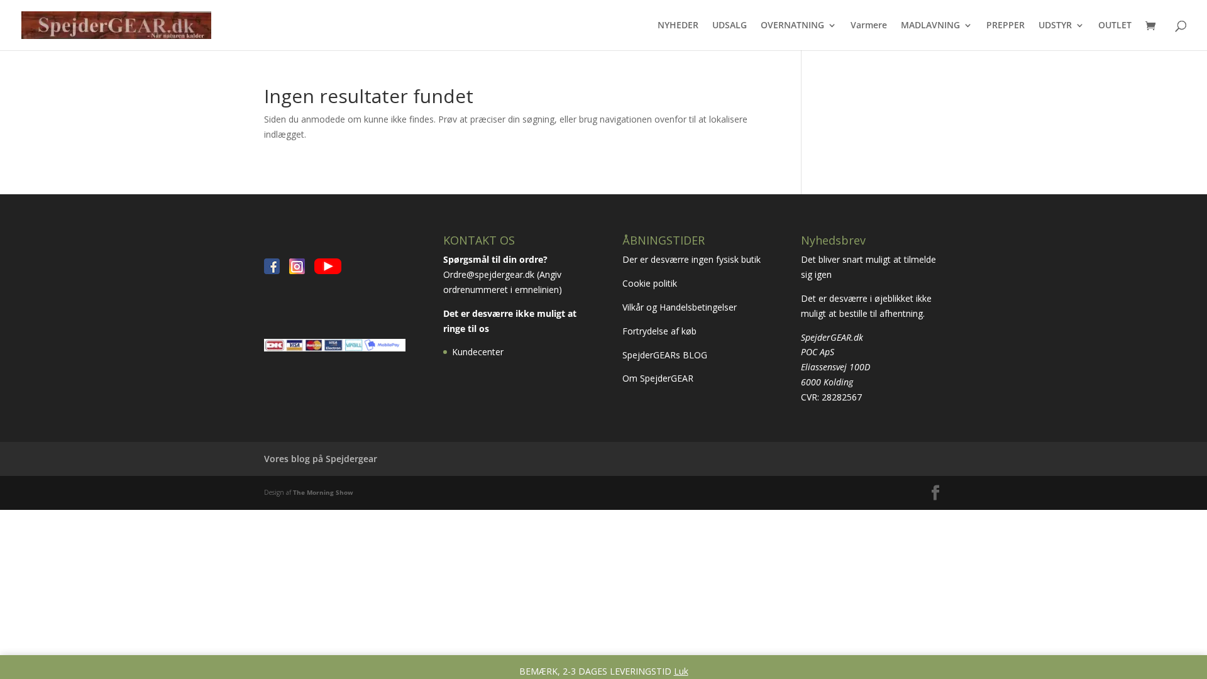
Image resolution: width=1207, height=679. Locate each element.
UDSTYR (1055, 26)
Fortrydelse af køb (660, 331)
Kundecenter (478, 352)
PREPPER (1005, 26)
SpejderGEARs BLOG (664, 355)
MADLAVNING (930, 26)
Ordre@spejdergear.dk (488, 274)
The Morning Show (323, 492)
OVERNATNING (792, 26)
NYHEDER (678, 26)
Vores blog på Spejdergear (320, 459)
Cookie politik (651, 283)
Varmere (869, 26)
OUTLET (1115, 26)
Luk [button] (681, 671)
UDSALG (729, 26)
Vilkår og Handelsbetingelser (680, 307)
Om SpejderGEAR (657, 378)
